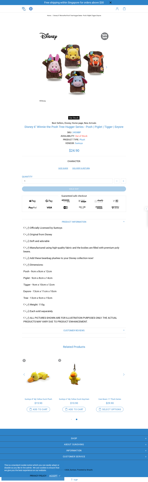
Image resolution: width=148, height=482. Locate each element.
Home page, (77, 123)
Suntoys (30, 8)
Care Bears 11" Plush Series (109, 399)
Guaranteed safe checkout (74, 196)
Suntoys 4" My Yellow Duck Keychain (74, 399)
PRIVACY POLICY (38, 475)
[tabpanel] (38, 386)
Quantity (27, 176)
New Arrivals (90, 123)
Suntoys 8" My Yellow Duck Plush (38, 399)
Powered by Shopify (85, 470)
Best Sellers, (58, 123)
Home (49, 15)
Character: (74, 161)
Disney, (67, 123)
